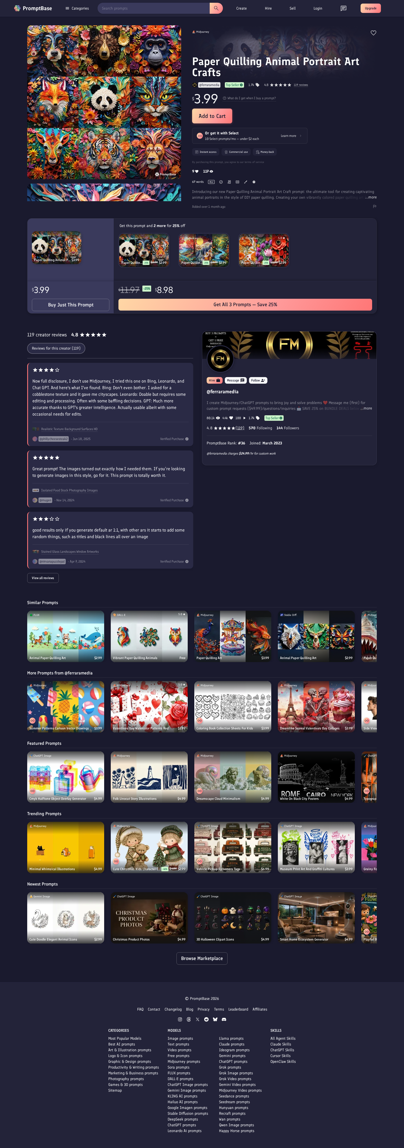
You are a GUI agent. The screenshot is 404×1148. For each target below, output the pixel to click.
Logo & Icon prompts (125, 1055)
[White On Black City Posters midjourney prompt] (316, 777)
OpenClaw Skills (283, 1061)
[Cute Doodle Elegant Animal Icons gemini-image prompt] (65, 918)
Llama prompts (231, 1038)
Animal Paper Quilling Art (47, 658)
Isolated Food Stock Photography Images (69, 490)
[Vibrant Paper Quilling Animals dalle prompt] (149, 636)
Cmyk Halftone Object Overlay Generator (57, 799)
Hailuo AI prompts (183, 1102)
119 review (301, 85)
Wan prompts (229, 1119)
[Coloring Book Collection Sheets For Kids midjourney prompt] (232, 706)
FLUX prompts (179, 1073)
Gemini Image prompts (187, 1090)
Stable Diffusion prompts (188, 1113)
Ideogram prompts (234, 1050)
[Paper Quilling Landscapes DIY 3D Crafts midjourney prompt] (204, 250)
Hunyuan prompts (233, 1107)
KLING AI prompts (182, 1096)
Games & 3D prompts (125, 1084)
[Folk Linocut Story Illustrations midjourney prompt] (149, 777)
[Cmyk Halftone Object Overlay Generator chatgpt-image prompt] (65, 777)
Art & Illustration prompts (129, 1050)
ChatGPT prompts (182, 1125)
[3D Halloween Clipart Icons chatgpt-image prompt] (232, 918)
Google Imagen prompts (187, 1107)
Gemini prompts (232, 1055)
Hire (268, 8)
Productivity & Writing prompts (133, 1067)
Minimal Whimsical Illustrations (52, 869)
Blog (189, 1009)
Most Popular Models (124, 1038)
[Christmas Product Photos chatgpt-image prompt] (149, 918)
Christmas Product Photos (131, 939)
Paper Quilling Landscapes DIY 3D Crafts (192, 263)
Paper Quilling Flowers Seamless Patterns (251, 263)
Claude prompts (231, 1044)
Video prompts (179, 1050)
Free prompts (178, 1055)
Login (318, 8)
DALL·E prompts (180, 1079)
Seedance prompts (234, 1096)
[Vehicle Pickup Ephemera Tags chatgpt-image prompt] (232, 847)
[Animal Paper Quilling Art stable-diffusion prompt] (316, 636)
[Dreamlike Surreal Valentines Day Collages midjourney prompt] (316, 706)
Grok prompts (230, 1067)
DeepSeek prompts (183, 1119)
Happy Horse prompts (236, 1130)
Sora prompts (178, 1067)
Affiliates (260, 1009)
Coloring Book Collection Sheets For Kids (225, 728)
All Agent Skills (282, 1038)
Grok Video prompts (235, 1079)
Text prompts (178, 1044)
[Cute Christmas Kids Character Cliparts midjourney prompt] (149, 847)
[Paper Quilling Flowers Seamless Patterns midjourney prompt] (264, 250)
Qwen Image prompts (236, 1125)
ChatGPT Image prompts (188, 1084)
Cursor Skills (280, 1055)
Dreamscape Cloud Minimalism (218, 799)
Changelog (173, 1009)
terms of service (254, 162)
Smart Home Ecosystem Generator (304, 939)
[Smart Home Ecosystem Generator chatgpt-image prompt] (316, 918)
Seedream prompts (234, 1102)
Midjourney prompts (184, 1061)
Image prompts (180, 1038)
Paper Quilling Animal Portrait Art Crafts (52, 260)
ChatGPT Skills (282, 1050)
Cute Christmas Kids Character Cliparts (137, 869)
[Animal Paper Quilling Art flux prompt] (65, 636)
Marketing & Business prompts (133, 1073)
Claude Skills (280, 1044)
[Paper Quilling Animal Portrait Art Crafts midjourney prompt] (56, 247)
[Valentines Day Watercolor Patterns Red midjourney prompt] (149, 706)
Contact (154, 1009)
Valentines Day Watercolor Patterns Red (140, 728)
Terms (219, 1009)
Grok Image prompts (236, 1073)
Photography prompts (126, 1079)
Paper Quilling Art (209, 658)
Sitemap (115, 1090)
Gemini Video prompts (237, 1084)
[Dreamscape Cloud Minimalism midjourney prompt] (232, 777)
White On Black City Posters (299, 799)
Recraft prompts (232, 1113)
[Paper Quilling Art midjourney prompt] (232, 636)
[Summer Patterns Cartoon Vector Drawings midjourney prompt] (65, 706)
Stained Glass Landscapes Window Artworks (70, 552)
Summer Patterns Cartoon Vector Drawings (59, 728)
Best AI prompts (121, 1044)
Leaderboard (238, 1009)
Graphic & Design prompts (129, 1061)
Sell (293, 8)
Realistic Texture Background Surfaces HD (69, 429)
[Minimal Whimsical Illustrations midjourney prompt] (65, 847)
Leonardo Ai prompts (184, 1130)
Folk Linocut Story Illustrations (135, 799)
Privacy (204, 1009)
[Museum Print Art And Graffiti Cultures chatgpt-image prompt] (316, 847)
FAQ (140, 1009)
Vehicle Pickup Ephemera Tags (218, 869)
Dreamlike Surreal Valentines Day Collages (310, 728)
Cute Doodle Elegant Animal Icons (53, 939)
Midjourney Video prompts (240, 1090)
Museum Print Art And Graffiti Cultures (307, 869)
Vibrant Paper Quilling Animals (135, 658)
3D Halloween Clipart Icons (215, 939)
